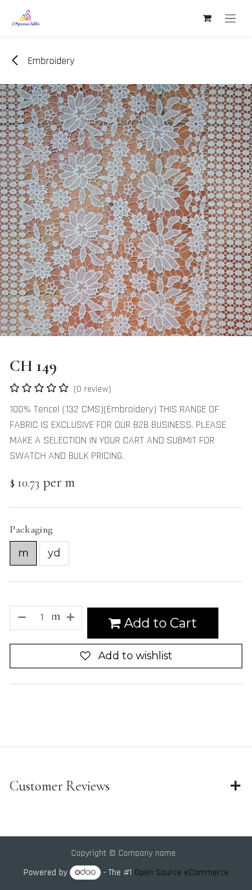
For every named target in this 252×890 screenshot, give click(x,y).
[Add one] (71, 618)
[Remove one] (21, 618)
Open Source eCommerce (181, 872)
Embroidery (49, 61)
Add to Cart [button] (159, 623)
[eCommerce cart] (206, 18)
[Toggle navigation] (230, 18)
